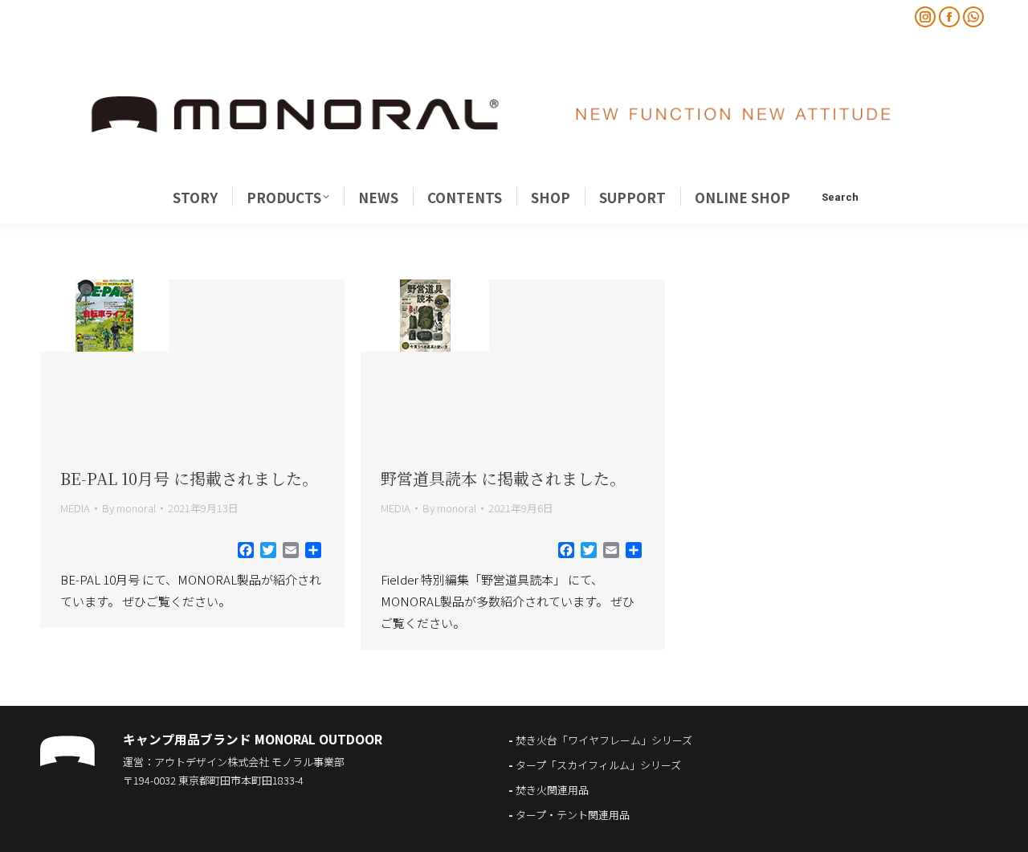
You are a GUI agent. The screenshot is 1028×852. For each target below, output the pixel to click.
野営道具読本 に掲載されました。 (503, 478)
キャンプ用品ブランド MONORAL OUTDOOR (252, 739)
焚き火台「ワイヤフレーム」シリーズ (604, 740)
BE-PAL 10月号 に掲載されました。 (189, 478)
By (129, 508)
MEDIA (75, 508)
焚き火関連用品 (552, 789)
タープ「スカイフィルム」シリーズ (598, 765)
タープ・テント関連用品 (573, 814)
